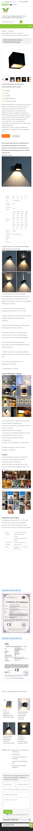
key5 (3, 101)
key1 (3, 90)
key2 (3, 93)
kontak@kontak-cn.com (10, 1)
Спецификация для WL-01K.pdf (17, 691)
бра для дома (16, 754)
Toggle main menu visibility (30, 26)
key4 (3, 98)
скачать (15, 136)
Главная (4, 31)
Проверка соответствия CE (11, 590)
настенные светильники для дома (20, 762)
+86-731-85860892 (23, 1)
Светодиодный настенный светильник (12, 33)
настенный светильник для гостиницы (19, 757)
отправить (8, 811)
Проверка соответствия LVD (12, 638)
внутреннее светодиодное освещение (19, 766)
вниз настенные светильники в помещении (20, 750)
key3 (3, 96)
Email (6, 136)
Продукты (11, 31)
